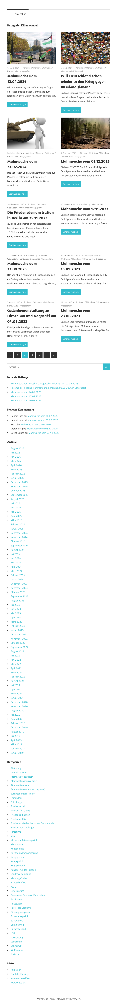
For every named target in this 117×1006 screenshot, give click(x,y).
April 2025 (16, 516)
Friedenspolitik (18, 819)
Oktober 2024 (18, 541)
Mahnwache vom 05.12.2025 (42, 428)
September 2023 (19, 596)
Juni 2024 (16, 558)
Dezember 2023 (19, 584)
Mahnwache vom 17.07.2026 (26, 396)
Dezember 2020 (19, 702)
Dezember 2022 (19, 634)
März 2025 (16, 520)
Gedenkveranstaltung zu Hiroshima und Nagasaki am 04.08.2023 (31, 316)
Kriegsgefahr (25, 71)
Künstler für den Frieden (23, 870)
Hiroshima (16, 832)
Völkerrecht (16, 946)
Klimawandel (12, 71)
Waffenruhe (17, 950)
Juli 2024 (15, 554)
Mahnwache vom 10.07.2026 (26, 400)
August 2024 (17, 550)
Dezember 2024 (19, 533)
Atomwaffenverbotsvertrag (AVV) (28, 789)
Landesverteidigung (21, 874)
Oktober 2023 (18, 592)
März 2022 (16, 672)
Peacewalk (16, 903)
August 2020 (17, 710)
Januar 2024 (17, 579)
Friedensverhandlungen (23, 827)
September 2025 (19, 495)
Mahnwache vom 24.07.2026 (26, 392)
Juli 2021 (15, 685)
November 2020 (19, 706)
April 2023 (16, 617)
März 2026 (16, 469)
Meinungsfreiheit (19, 878)
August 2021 (17, 681)
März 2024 (16, 571)
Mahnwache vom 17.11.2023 (84, 208)
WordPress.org (18, 982)
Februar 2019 (18, 748)
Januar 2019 (17, 753)
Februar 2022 (18, 676)
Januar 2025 (17, 529)
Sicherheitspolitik (19, 916)
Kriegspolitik (17, 861)
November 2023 (19, 588)
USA (13, 933)
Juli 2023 (15, 605)
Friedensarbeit (18, 806)
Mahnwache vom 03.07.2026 (43, 420)
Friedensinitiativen (20, 815)
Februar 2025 (18, 524)
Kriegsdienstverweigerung (24, 853)
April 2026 (16, 465)
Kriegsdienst (17, 848)
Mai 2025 (16, 512)
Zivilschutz (16, 954)
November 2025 (19, 486)
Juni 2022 (16, 660)
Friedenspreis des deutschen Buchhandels (32, 823)
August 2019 (17, 731)
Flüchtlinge (104, 153)
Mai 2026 (16, 461)
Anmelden (16, 970)
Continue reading (16, 104)
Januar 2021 (17, 698)
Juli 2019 (15, 736)
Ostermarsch (17, 891)
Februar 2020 (18, 723)
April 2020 (16, 719)
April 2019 (16, 740)
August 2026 (17, 448)
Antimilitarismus (19, 772)
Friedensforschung (20, 810)
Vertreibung (17, 937)
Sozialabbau (17, 920)
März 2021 (16, 693)
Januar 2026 (17, 478)
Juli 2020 (15, 715)
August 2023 (17, 600)
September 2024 (19, 545)
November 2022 (19, 639)
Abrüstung (27, 67)
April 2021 (16, 689)
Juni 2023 (16, 609)
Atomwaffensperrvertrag (24, 781)
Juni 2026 (16, 457)
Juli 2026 (15, 452)
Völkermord (17, 941)
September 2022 (19, 647)
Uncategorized (18, 929)
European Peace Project (23, 793)
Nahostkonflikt (18, 882)
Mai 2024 (16, 562)
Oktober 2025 (18, 490)
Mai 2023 (16, 613)
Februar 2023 (18, 626)
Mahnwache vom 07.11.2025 (44, 433)
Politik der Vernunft (21, 908)
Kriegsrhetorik (18, 865)
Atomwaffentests (20, 785)
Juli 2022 (15, 655)
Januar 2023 (17, 630)
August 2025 (17, 499)
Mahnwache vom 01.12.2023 (85, 161)
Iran (13, 836)
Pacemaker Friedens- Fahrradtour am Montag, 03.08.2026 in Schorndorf (48, 388)
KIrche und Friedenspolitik (24, 840)
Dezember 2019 (19, 727)
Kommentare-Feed (20, 978)
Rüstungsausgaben (21, 912)
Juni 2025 (16, 507)
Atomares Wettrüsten (42, 67)
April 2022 (16, 668)
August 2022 (17, 651)
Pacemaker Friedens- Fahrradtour (28, 895)
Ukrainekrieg (17, 925)
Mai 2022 (16, 664)
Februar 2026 (18, 473)
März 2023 (16, 622)
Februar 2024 (18, 575)
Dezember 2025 (19, 482)
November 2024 (19, 537)
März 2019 (16, 744)
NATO (13, 887)
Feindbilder (16, 798)
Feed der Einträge (20, 974)
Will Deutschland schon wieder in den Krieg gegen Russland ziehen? (83, 81)
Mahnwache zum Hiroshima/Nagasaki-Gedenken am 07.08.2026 (44, 383)
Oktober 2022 (18, 643)
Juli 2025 (15, 503)
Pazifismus (16, 899)
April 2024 (16, 567)
